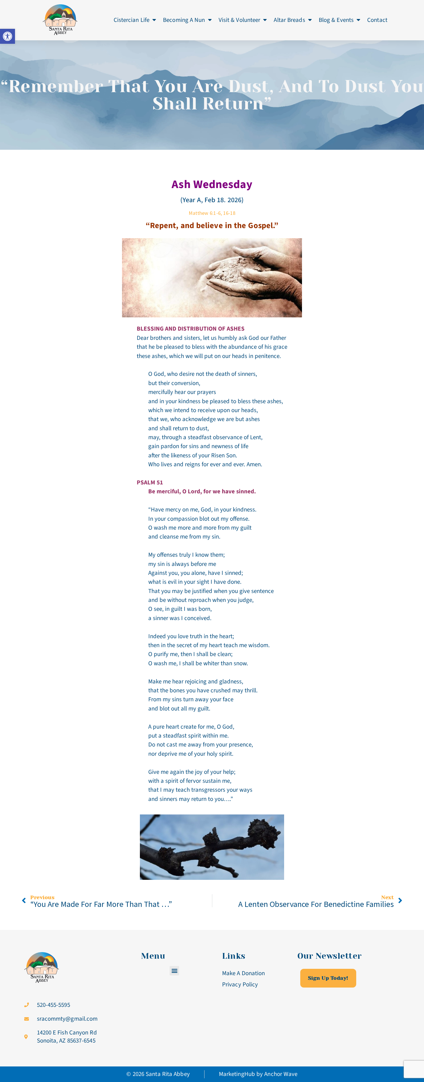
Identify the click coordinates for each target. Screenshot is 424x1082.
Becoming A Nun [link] (184, 20)
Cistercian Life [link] (132, 20)
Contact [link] (377, 20)
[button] (174, 970)
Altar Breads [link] (289, 20)
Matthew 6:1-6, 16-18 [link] (212, 213)
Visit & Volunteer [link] (239, 20)
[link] (7, 36)
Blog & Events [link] (336, 20)
